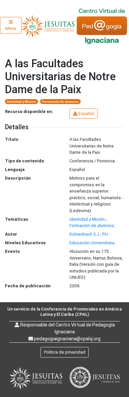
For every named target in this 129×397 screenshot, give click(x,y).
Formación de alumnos (60, 101)
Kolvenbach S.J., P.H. (89, 234)
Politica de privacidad (64, 352)
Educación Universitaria (91, 243)
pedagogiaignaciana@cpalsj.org (67, 339)
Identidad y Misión (21, 101)
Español (86, 113)
